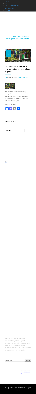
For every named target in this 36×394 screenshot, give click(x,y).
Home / (9, 36)
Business (13, 121)
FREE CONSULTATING (12, 6)
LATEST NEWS (9, 8)
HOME (7, 1)
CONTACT (8, 10)
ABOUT (7, 3)
